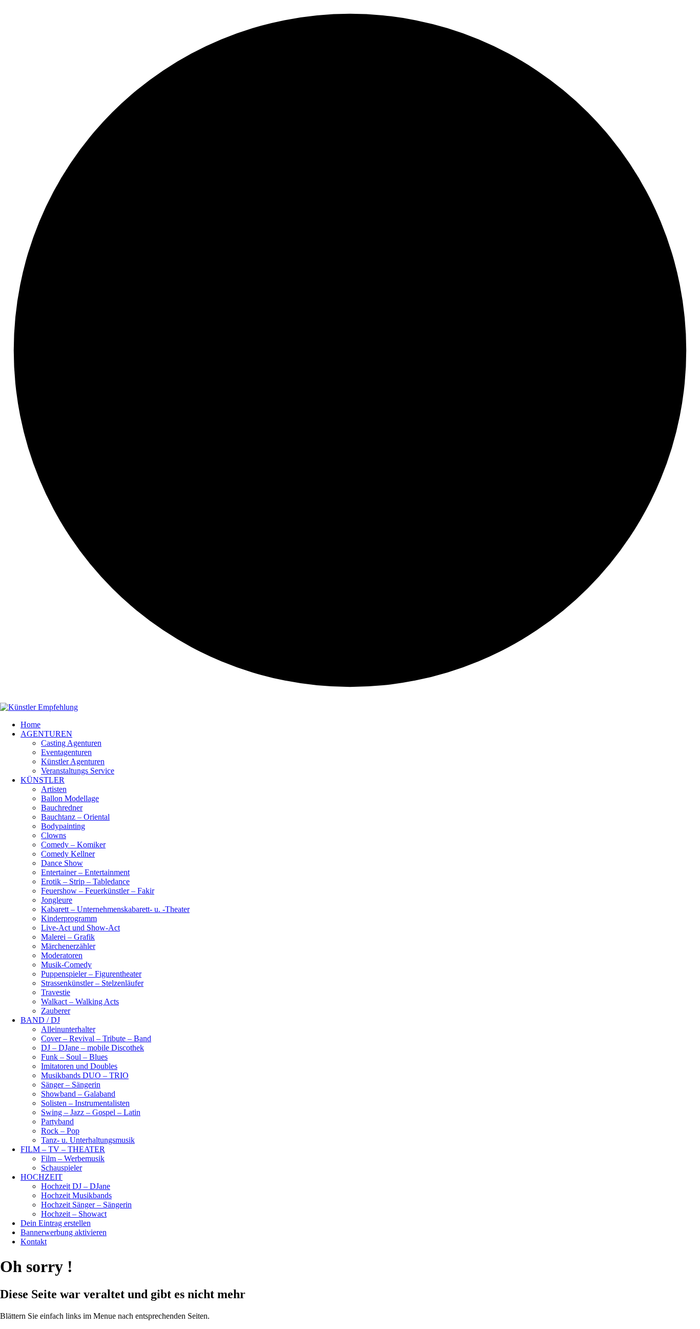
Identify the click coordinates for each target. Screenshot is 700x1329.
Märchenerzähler (68, 946)
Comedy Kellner (68, 853)
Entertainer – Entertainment (85, 872)
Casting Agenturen (71, 743)
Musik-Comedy (66, 964)
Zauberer (55, 1010)
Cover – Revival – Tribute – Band (96, 1038)
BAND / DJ (40, 1020)
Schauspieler (61, 1167)
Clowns (53, 835)
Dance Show (62, 863)
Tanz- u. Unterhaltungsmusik (88, 1140)
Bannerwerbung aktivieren (63, 1232)
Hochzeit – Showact (74, 1213)
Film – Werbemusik (73, 1158)
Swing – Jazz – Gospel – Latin (90, 1112)
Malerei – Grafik (68, 937)
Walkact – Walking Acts (80, 1001)
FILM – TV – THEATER (62, 1149)
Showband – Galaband (78, 1093)
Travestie (55, 992)
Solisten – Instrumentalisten (85, 1103)
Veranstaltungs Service (77, 770)
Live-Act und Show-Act (80, 927)
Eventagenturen (66, 752)
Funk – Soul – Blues (74, 1057)
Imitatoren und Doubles (79, 1066)
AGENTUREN (46, 733)
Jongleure (56, 900)
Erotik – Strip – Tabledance (85, 881)
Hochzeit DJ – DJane (75, 1186)
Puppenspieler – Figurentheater (91, 973)
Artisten (54, 789)
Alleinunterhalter (68, 1029)
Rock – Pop (60, 1130)
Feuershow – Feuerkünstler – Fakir (97, 890)
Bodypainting (63, 826)
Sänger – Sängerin (70, 1084)
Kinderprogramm (69, 918)
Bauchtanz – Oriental (75, 816)
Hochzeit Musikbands (76, 1195)
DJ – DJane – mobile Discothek (92, 1047)
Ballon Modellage (70, 798)
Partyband (57, 1121)
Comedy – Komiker (73, 844)
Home (30, 724)
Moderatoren (62, 955)
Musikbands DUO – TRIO (85, 1075)
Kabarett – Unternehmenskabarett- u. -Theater (115, 909)
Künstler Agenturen (73, 761)
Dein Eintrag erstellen (55, 1223)
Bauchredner (62, 807)
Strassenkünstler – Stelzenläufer (92, 983)
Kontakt (33, 1241)
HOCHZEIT (41, 1177)
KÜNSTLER (42, 780)
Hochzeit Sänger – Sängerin (86, 1204)
